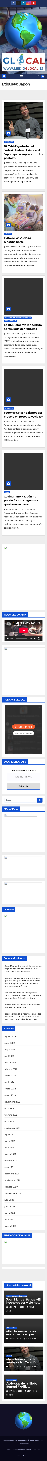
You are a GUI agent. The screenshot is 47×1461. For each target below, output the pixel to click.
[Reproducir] (8, 638)
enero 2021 (10, 1167)
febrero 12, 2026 (14, 163)
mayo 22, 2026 (16, 1391)
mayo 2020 (10, 1213)
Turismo (8, 233)
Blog (29, 1456)
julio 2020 (9, 1200)
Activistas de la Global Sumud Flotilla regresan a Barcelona (22, 1386)
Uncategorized (10, 320)
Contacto (36, 1450)
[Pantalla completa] (39, 638)
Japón (7, 492)
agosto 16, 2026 (17, 1307)
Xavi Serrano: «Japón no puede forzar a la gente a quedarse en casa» (21, 500)
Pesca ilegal (11, 1328)
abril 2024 (9, 1082)
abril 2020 (9, 1219)
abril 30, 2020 (13, 509)
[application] (23, 630)
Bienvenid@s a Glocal (22, 1450)
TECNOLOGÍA (21, 1456)
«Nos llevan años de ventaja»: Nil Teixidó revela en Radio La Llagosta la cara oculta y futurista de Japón (23, 995)
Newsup (38, 1440)
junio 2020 (10, 1206)
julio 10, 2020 (13, 334)
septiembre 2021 (12, 1128)
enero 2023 (10, 1095)
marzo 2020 (10, 1226)
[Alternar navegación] (21, 76)
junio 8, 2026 (15, 1367)
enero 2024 (10, 1088)
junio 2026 (10, 1043)
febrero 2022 (11, 1115)
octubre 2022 (11, 1108)
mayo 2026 (10, 1049)
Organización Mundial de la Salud (18, 317)
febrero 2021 (11, 1160)
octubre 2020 (11, 1187)
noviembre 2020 (12, 1180)
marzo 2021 (10, 1154)
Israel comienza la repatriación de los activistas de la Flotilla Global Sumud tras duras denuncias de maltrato (23, 1017)
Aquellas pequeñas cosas (17, 1296)
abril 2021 (9, 1147)
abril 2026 (9, 1056)
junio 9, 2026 (15, 1339)
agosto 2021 (10, 1134)
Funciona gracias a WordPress (16, 1440)
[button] (39, 76)
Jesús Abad (31, 163)
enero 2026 (10, 1075)
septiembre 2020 (13, 1193)
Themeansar (24, 1444)
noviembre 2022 (12, 1102)
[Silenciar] (35, 638)
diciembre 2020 (12, 1173)
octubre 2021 (11, 1121)
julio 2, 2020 (12, 421)
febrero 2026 (11, 1069)
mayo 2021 (10, 1141)
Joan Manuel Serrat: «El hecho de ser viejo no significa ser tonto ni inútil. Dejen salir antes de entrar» (23, 969)
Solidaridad (11, 1380)
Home (9, 1450)
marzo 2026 (10, 1062)
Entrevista (9, 142)
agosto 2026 (11, 1036)
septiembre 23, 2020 (16, 247)
